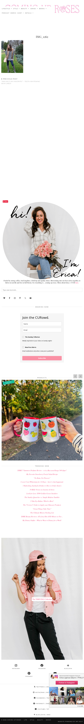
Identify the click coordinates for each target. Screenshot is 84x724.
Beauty (24, 8)
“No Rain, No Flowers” (42, 478)
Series (33, 8)
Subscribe (42, 358)
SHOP (19, 13)
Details (28, 13)
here (76, 282)
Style (15, 8)
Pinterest (43, 703)
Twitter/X (43, 687)
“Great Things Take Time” (42, 509)
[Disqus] (42, 114)
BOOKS (42, 8)
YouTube (43, 709)
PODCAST (5, 13)
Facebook (43, 698)
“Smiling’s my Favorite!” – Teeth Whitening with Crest (20, 81)
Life (25, 720)
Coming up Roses (14, 720)
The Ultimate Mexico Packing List (42, 512)
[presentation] (75, 376)
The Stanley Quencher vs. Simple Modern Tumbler (42, 497)
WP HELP (79, 721)
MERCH (13, 13)
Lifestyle (6, 8)
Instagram (43, 692)
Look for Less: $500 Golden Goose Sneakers (42, 493)
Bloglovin (42, 714)
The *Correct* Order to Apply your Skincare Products (42, 505)
